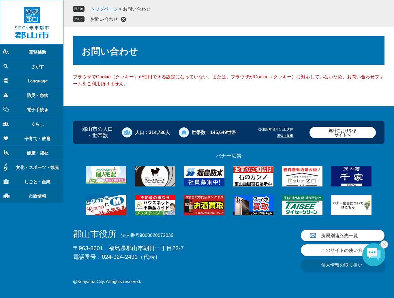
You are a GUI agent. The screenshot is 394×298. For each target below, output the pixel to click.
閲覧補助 (37, 52)
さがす (37, 66)
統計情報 (285, 135)
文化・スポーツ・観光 (37, 167)
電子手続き (37, 109)
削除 (123, 19)
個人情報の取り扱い (342, 265)
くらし (37, 124)
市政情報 (37, 196)
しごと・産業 (37, 181)
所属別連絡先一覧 (339, 235)
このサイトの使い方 (342, 250)
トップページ (104, 9)
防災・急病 (37, 95)
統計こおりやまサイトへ (343, 132)
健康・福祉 (37, 152)
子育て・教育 (37, 138)
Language (38, 80)
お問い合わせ (104, 19)
